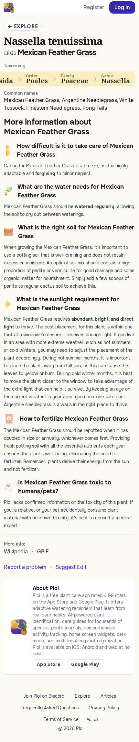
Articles (108, 696)
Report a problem (25, 567)
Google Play (85, 664)
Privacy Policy (104, 708)
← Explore (22, 26)
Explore (82, 696)
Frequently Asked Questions (49, 708)
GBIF (43, 551)
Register (93, 7)
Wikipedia (16, 551)
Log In (122, 7)
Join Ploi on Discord (43, 696)
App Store (48, 664)
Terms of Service (61, 719)
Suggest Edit (71, 567)
